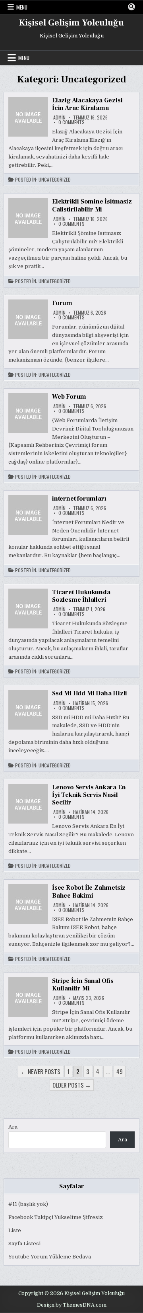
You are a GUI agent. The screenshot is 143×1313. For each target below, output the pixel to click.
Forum (62, 303)
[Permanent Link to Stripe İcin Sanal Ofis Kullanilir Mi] (28, 997)
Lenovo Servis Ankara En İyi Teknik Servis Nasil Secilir (89, 794)
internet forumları (79, 499)
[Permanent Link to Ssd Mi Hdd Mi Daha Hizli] (28, 710)
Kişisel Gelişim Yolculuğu (71, 22)
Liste (14, 1230)
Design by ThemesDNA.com (71, 1305)
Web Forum (69, 397)
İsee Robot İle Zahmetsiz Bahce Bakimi (89, 891)
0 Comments (71, 122)
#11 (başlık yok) (28, 1204)
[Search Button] (131, 6)
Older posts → (71, 1084)
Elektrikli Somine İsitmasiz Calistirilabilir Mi (92, 205)
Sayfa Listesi (24, 1243)
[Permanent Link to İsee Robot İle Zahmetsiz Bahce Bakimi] (28, 904)
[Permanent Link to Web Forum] (28, 413)
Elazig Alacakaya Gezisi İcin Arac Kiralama (87, 104)
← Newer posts (40, 1071)
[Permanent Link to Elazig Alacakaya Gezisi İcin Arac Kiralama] (28, 117)
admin (59, 117)
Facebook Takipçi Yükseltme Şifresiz (55, 1217)
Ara (12, 1127)
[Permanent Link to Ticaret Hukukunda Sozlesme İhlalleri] (28, 608)
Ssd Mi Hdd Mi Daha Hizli (89, 693)
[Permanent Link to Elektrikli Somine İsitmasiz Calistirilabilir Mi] (28, 218)
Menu (21, 7)
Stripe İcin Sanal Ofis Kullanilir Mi (83, 984)
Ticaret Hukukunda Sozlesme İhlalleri (81, 596)
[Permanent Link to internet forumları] (28, 515)
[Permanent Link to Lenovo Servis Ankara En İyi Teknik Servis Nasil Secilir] (28, 804)
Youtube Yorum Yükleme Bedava (49, 1257)
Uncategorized (55, 179)
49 (119, 1071)
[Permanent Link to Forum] (28, 319)
